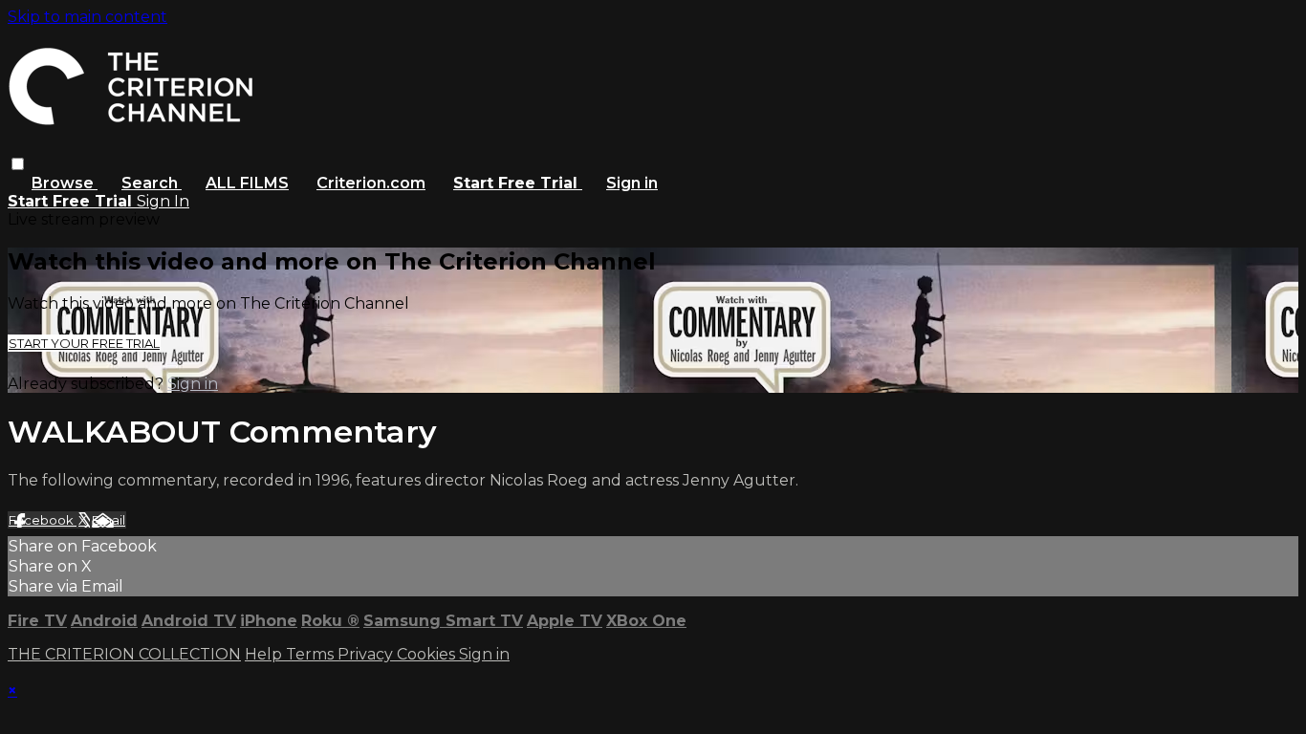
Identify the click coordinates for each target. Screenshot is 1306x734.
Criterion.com (370, 183)
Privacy (367, 654)
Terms (311, 654)
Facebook (42, 520)
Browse (65, 183)
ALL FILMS (247, 183)
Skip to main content (87, 17)
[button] (17, 164)
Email (108, 520)
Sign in (632, 183)
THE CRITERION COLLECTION (124, 654)
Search (151, 183)
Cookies (428, 654)
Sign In (163, 201)
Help (265, 654)
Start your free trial (84, 343)
